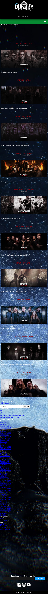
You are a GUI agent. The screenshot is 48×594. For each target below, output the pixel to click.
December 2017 (5, 498)
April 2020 (3, 475)
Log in (2, 524)
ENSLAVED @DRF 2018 (24, 373)
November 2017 (5, 499)
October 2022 (4, 450)
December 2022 (5, 447)
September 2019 (5, 484)
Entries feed (4, 525)
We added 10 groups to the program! (12, 416)
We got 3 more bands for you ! (10, 417)
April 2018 (3, 494)
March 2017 (4, 505)
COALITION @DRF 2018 (24, 263)
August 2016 (4, 513)
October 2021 (4, 461)
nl (28, 16)
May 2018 (3, 492)
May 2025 (3, 430)
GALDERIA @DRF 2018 (24, 43)
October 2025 (4, 426)
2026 (1, 410)
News (2, 518)
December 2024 (5, 433)
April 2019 (3, 487)
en (23, 16)
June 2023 (3, 442)
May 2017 (3, 503)
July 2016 (3, 515)
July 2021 (3, 466)
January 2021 (4, 468)
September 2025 (5, 428)
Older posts (5, 403)
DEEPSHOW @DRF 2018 (24, 336)
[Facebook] (19, 585)
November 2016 (5, 510)
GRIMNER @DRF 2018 (24, 153)
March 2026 (4, 424)
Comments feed (5, 527)
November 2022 (5, 449)
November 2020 (5, 471)
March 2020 (4, 477)
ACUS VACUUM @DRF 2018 (24, 190)
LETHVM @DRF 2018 (24, 80)
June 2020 (3, 473)
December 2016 (5, 508)
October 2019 (4, 482)
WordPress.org (5, 529)
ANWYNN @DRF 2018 (24, 226)
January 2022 (4, 457)
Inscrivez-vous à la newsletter (23, 576)
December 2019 (5, 480)
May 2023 (3, 443)
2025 (1, 412)
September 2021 (5, 463)
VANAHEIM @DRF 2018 (24, 117)
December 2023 (5, 436)
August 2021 (4, 464)
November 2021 (5, 459)
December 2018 (5, 489)
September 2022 (5, 452)
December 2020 (5, 470)
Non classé (4, 520)
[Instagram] (24, 585)
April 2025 (3, 431)
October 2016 (4, 512)
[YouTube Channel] (28, 585)
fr (19, 16)
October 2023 (4, 440)
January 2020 (4, 478)
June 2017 (3, 501)
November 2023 (5, 438)
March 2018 (4, 496)
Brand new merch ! (6, 414)
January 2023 (4, 445)
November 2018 (5, 491)
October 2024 (4, 435)
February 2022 (5, 456)
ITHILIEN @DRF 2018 (24, 299)
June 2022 (3, 454)
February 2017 (5, 506)
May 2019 (3, 485)
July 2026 (3, 423)
